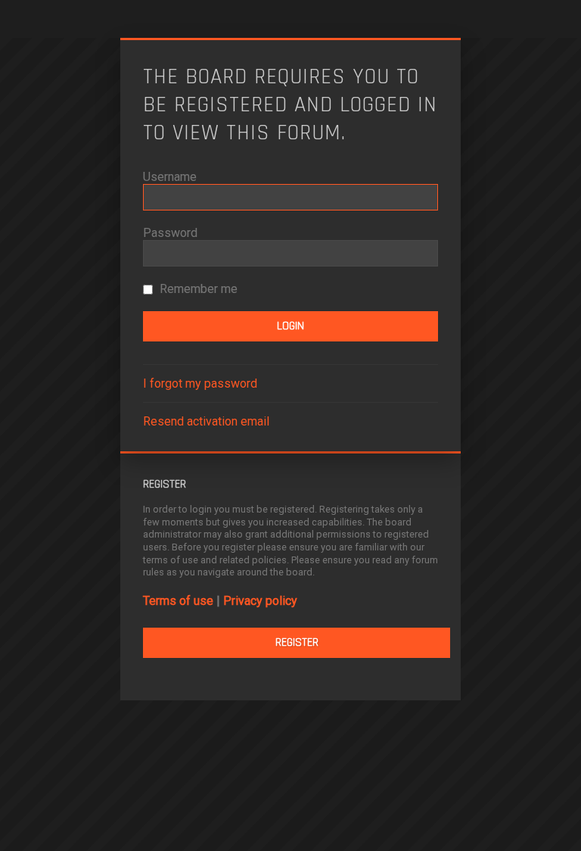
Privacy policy (260, 601)
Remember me (197, 289)
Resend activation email (206, 421)
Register (296, 642)
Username (170, 177)
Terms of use (178, 601)
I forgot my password (200, 383)
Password (170, 233)
